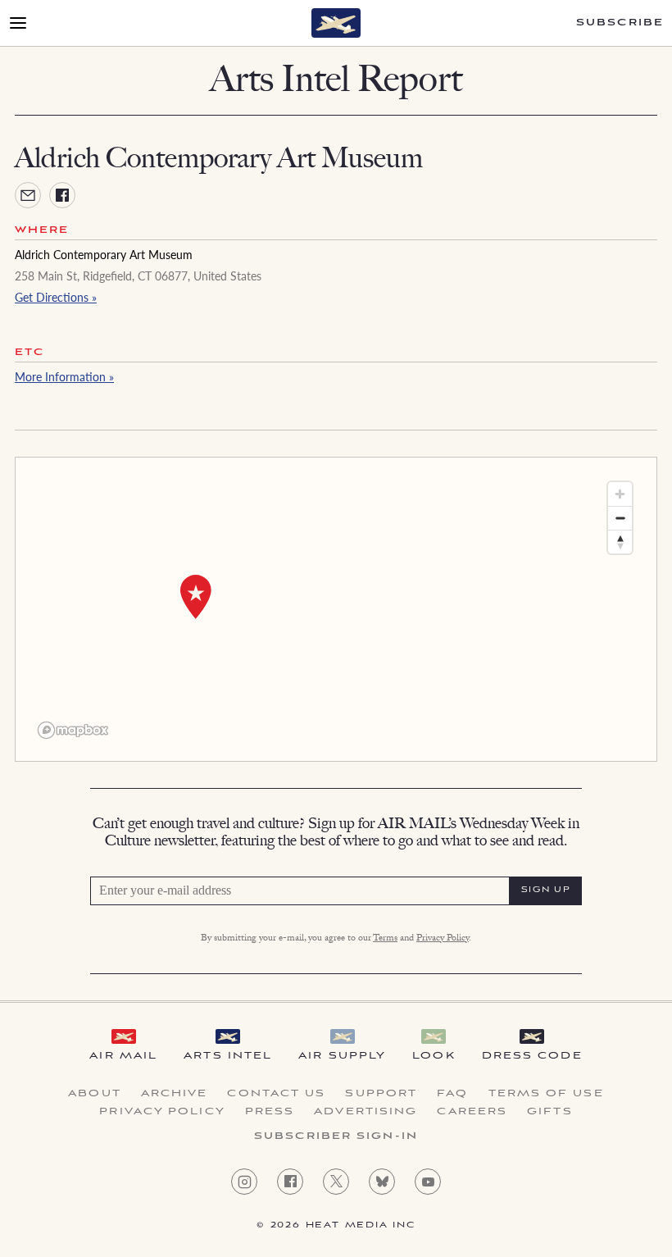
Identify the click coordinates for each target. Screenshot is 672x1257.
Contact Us (276, 1094)
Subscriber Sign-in (336, 1136)
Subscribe (620, 23)
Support (381, 1094)
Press (270, 1112)
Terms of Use (546, 1094)
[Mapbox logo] (73, 730)
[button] (195, 597)
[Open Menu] (18, 23)
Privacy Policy (442, 939)
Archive (174, 1094)
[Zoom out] (620, 518)
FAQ (452, 1094)
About (94, 1094)
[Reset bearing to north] (620, 541)
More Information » (64, 376)
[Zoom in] (620, 494)
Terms (385, 939)
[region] (336, 609)
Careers (472, 1112)
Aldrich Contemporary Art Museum (104, 254)
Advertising (365, 1112)
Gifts (550, 1112)
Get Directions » (56, 297)
